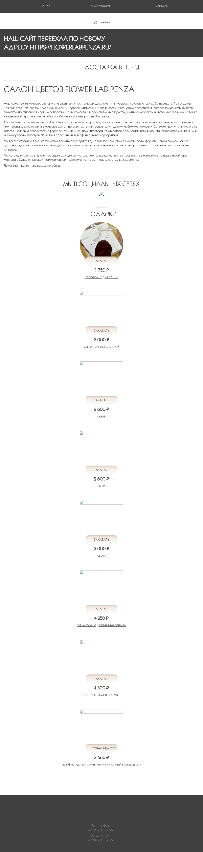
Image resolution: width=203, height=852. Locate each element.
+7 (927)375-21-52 (101, 830)
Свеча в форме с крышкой (101, 346)
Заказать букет (100, 6)
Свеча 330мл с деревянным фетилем (101, 625)
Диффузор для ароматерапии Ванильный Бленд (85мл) (102, 764)
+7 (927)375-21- (99, 840)
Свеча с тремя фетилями (101, 695)
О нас (46, 6)
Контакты (162, 6)
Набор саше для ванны (101, 277)
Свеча (102, 416)
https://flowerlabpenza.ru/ (70, 47)
